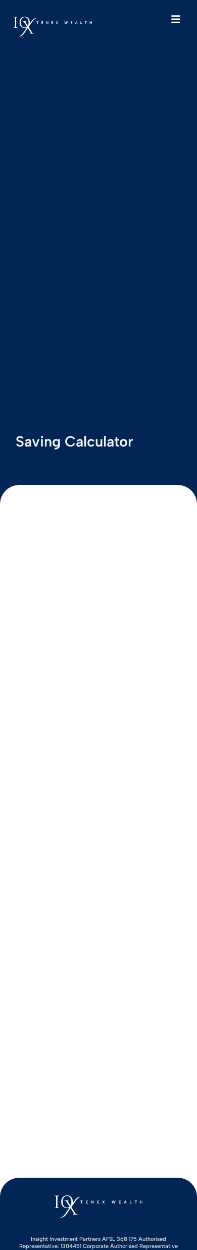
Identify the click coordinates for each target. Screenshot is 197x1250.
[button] (175, 19)
